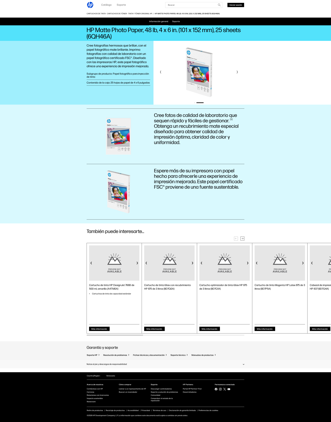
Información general (158, 21)
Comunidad (155, 395)
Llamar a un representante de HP (132, 389)
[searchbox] (191, 5)
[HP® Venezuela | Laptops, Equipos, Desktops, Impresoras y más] (90, 5)
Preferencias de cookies (208, 410)
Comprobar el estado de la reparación (162, 399)
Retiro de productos (95, 410)
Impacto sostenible (95, 398)
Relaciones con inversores (98, 395)
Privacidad (145, 410)
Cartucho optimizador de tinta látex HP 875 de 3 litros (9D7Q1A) (223, 287)
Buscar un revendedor (128, 392)
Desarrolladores (190, 392)
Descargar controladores (161, 389)
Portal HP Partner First (192, 389)
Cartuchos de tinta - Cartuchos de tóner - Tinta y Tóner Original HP (119, 14)
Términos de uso (159, 410)
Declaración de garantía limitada (182, 410)
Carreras (90, 392)
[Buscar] (219, 4)
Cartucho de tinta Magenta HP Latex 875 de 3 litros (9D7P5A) (280, 287)
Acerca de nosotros (95, 384)
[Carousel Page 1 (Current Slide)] (198, 102)
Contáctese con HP (95, 389)
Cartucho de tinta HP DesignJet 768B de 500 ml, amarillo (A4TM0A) (111, 287)
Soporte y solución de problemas (164, 392)
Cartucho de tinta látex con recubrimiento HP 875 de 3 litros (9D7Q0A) (167, 287)
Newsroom (91, 402)
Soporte (176, 21)
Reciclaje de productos (115, 410)
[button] (161, 72)
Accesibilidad (133, 410)
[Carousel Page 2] (203, 102)
